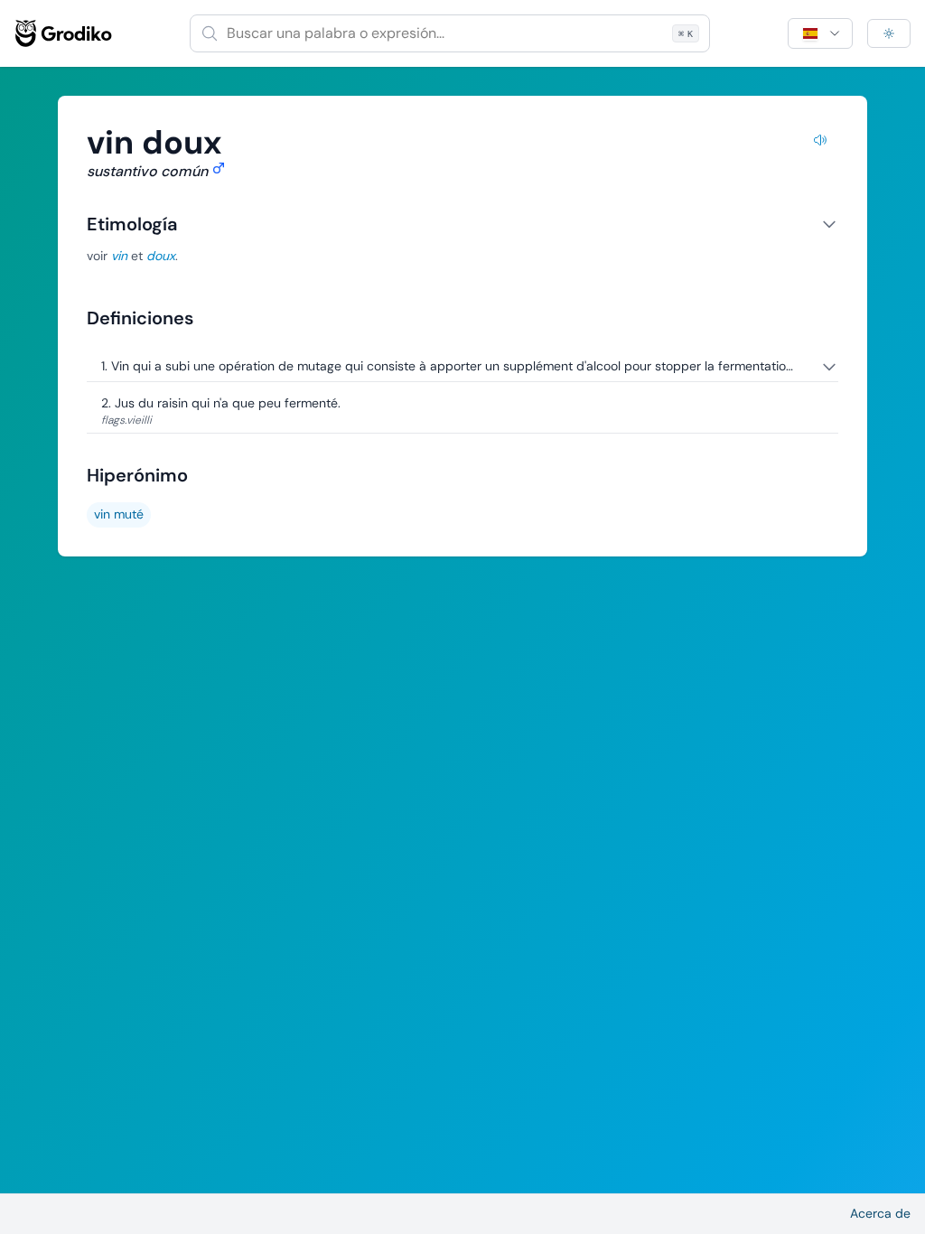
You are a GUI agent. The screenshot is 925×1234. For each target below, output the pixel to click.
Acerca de (880, 1213)
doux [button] (160, 256)
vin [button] (119, 256)
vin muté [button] (119, 514)
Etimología (132, 224)
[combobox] (450, 33)
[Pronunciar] (820, 143)
